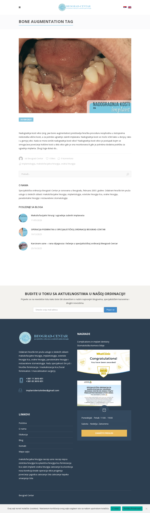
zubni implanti (28, 466)
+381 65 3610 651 (34, 381)
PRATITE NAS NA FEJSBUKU (32, 260)
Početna (23, 423)
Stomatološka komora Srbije (90, 345)
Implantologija (28, 163)
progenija (58, 470)
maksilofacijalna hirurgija (31, 459)
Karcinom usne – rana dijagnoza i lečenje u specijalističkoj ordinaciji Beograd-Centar (74, 243)
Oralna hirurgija (68, 163)
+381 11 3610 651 (34, 378)
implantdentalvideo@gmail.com (42, 390)
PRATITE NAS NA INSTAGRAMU (34, 264)
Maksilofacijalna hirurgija (48, 163)
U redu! (115, 508)
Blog (21, 440)
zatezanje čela (44, 474)
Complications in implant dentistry (93, 341)
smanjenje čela (26, 478)
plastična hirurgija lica (49, 463)
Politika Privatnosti (132, 508)
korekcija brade (31, 470)
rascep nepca (60, 459)
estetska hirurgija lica (29, 463)
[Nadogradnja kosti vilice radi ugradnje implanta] (75, 75)
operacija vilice (46, 470)
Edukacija (23, 434)
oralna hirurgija (43, 466)
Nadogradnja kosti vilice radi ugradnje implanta (68, 126)
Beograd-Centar (35, 158)
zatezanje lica (57, 466)
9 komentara (67, 158)
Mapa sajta (24, 451)
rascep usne (48, 459)
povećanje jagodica (28, 474)
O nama (22, 428)
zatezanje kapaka (60, 474)
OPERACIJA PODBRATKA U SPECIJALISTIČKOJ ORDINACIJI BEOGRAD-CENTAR (68, 229)
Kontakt (22, 446)
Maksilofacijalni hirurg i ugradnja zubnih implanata (57, 215)
